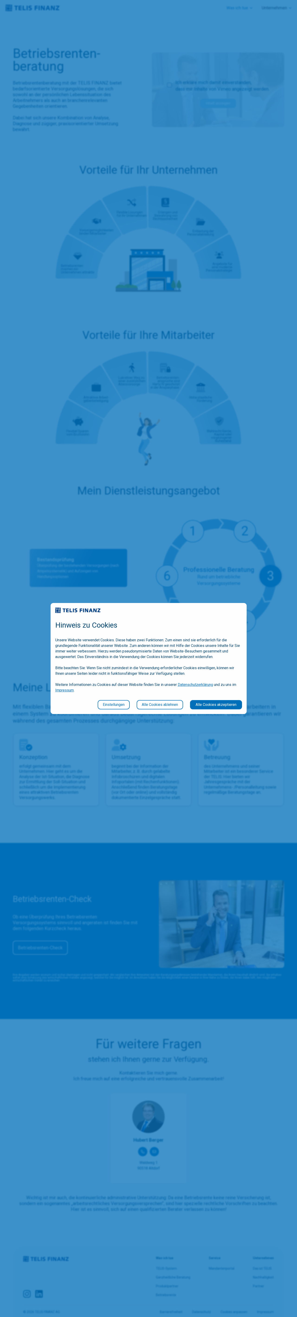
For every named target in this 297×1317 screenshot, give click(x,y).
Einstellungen (114, 704)
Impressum (64, 690)
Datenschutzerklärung (195, 684)
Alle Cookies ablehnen (160, 704)
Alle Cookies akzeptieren (216, 704)
